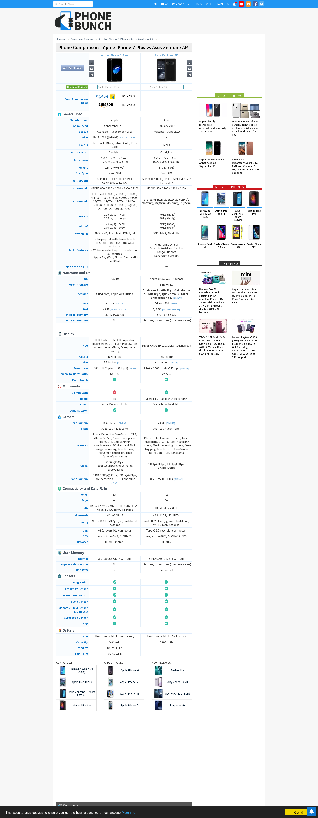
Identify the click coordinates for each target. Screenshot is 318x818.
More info (128, 812)
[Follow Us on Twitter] (261, 4)
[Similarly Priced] (127, 137)
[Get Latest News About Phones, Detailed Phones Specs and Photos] (63, 21)
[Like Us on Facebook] (255, 4)
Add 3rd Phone (72, 68)
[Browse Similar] (118, 309)
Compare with (66, 662)
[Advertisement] (198, 21)
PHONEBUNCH (93, 21)
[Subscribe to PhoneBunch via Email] (248, 4)
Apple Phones (113, 662)
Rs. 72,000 (128, 96)
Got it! (298, 812)
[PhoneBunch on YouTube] (241, 5)
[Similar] (177, 298)
